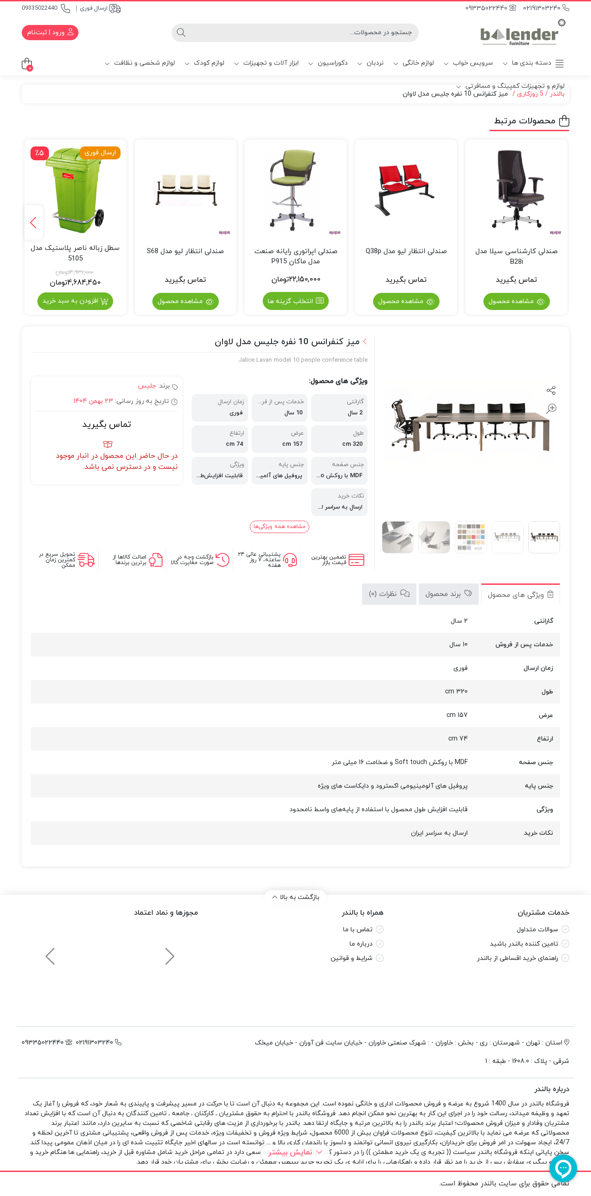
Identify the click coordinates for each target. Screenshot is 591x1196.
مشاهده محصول (512, 301)
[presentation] (33, 222)
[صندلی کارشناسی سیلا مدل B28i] (516, 190)
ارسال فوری (94, 8)
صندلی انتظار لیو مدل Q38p (406, 251)
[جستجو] (181, 33)
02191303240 (542, 8)
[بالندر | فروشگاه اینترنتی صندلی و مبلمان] (523, 33)
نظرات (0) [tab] (384, 594)
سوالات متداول (537, 929)
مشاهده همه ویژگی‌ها (279, 526)
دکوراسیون (332, 63)
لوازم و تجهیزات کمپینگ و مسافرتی (514, 86)
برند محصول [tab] (444, 594)
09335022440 (39, 8)
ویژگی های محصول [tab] (517, 595)
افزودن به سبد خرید (70, 301)
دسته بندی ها (530, 63)
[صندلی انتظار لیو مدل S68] (185, 190)
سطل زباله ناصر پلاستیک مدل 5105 (75, 253)
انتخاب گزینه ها (290, 301)
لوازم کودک (208, 63)
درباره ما (361, 944)
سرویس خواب (472, 63)
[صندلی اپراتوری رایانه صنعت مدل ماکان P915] (295, 190)
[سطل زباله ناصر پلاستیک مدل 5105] (75, 190)
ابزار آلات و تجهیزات (270, 63)
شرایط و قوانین (352, 958)
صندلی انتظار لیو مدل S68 (185, 251)
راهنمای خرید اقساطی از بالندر (517, 958)
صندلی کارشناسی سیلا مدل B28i (517, 257)
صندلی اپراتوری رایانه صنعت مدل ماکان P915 (296, 257)
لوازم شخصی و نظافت (143, 63)
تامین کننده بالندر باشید (524, 944)
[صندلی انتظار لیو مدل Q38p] (406, 190)
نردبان (374, 63)
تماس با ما (358, 929)
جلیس (147, 386)
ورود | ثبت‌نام (46, 32)
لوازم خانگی (417, 63)
